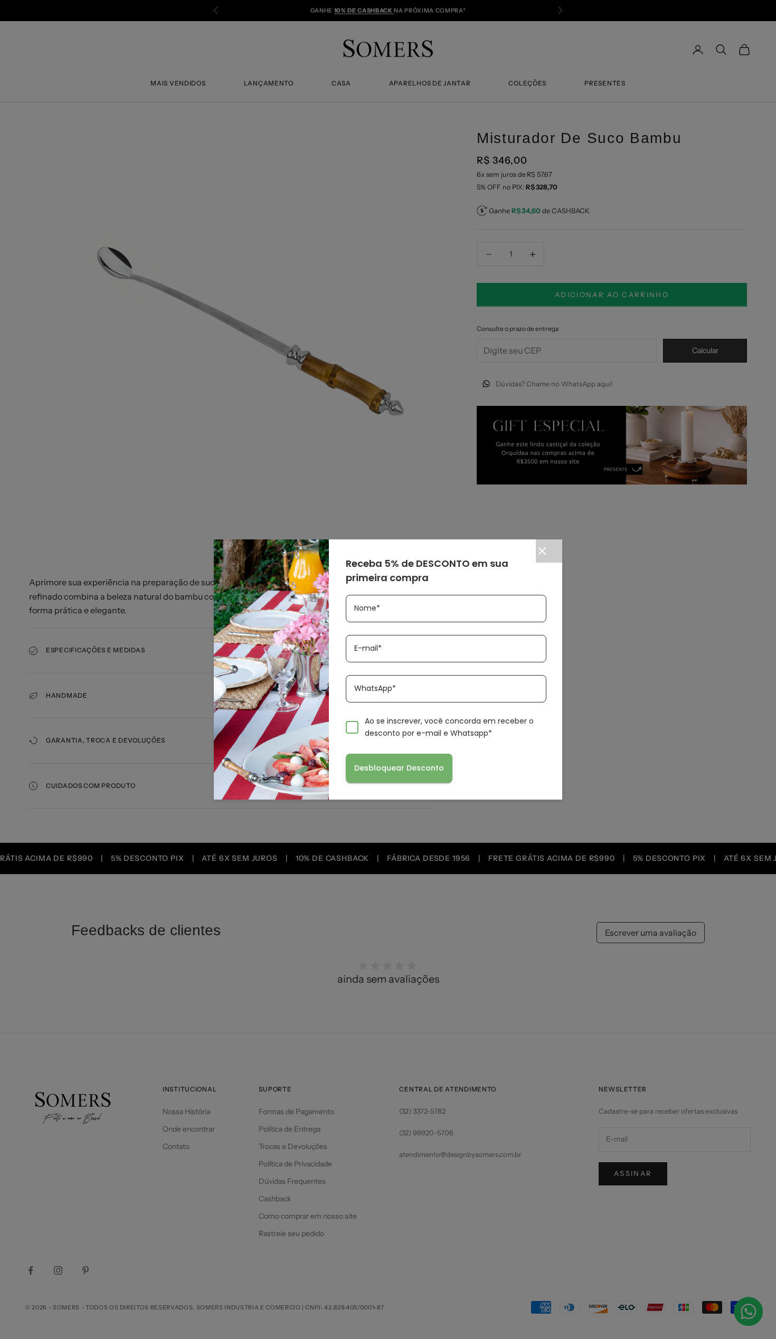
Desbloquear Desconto (399, 768)
